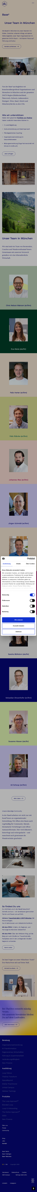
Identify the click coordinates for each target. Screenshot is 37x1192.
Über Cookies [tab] (30, 563)
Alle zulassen (18, 620)
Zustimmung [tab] (7, 563)
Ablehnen (19, 631)
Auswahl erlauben (18, 626)
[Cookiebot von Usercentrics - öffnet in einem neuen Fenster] (27, 559)
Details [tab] (18, 563)
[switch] (32, 600)
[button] (33, 1188)
